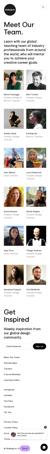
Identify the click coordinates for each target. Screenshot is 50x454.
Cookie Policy (11, 427)
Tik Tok (7, 412)
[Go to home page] (25, 10)
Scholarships (10, 363)
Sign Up (39, 346)
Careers (8, 368)
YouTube (8, 401)
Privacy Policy (11, 422)
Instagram (9, 389)
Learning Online (12, 380)
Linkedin (8, 395)
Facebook (9, 406)
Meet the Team (12, 357)
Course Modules (12, 374)
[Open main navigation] (43, 7)
